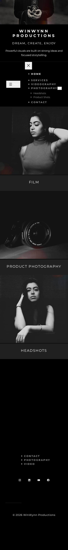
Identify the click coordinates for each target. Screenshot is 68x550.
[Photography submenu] (59, 88)
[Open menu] (13, 84)
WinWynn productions (34, 33)
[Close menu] (28, 66)
